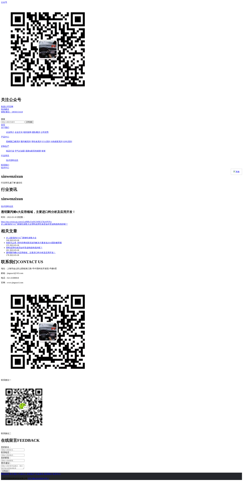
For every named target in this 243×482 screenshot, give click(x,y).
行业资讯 (5, 156)
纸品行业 (10, 151)
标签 (44, 151)
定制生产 (5, 146)
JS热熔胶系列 (57, 141)
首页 (3, 125)
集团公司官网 (7, 106)
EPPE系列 (67, 141)
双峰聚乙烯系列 (13, 141)
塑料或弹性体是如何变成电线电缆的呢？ (49, 224)
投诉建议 (5, 109)
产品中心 (5, 137)
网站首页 (5, 474)
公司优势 (44, 132)
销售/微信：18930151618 (12, 112)
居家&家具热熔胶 (33, 151)
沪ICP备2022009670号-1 (38, 478)
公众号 (4, 2)
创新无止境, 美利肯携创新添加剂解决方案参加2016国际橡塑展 (34, 243)
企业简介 (10, 132)
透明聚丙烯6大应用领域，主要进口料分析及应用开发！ (31, 253)
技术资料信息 (12, 160)
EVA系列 (46, 141)
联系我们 (5, 165)
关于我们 (5, 127)
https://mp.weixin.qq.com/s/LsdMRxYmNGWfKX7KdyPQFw (26, 222)
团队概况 (36, 132)
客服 (237, 172)
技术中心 (5, 168)
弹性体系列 (36, 141)
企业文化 (19, 132)
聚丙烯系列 (26, 141)
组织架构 (27, 132)
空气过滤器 (20, 151)
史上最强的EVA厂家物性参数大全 (16, 224)
